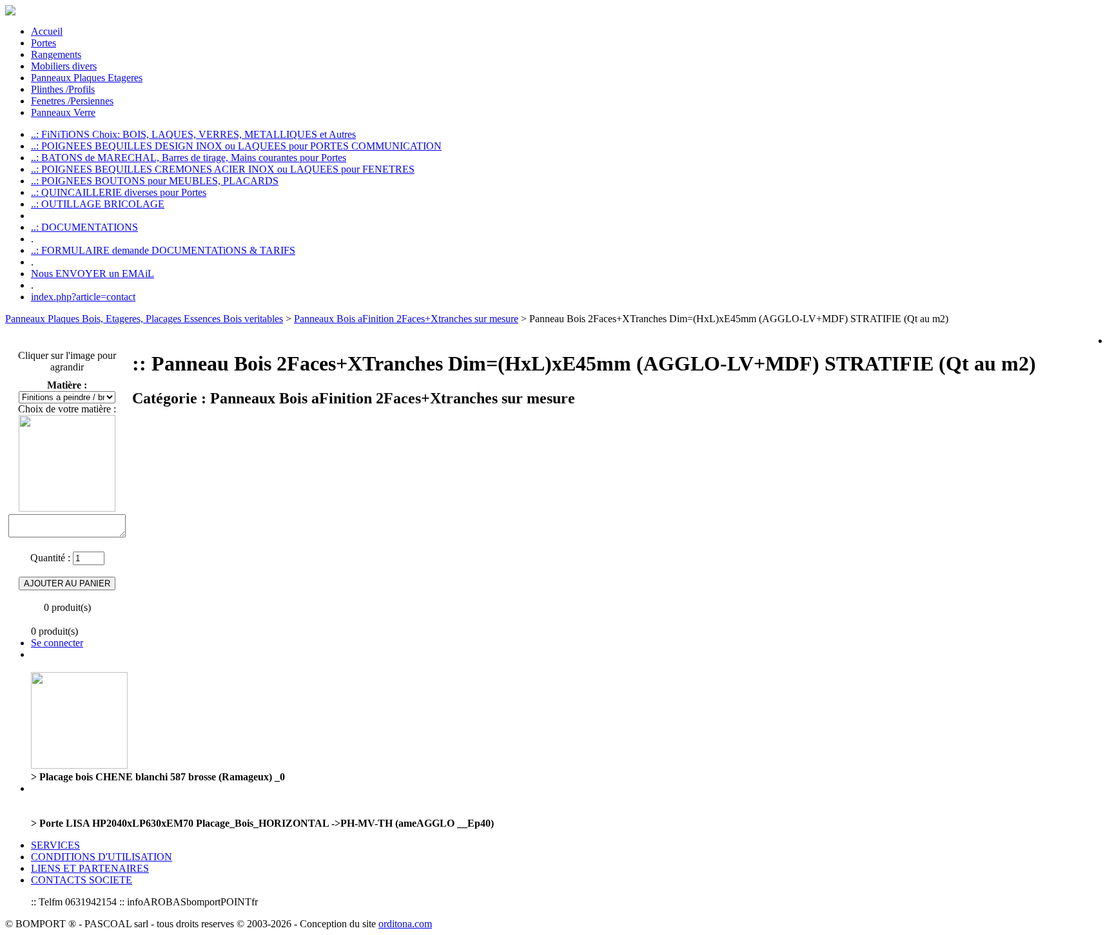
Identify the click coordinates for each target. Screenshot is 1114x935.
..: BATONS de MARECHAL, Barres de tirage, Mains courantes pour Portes (188, 157)
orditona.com (405, 923)
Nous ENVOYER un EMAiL (92, 273)
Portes (43, 42)
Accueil (47, 31)
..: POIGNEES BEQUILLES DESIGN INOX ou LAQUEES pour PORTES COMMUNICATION (236, 145)
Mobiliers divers (64, 66)
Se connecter (57, 642)
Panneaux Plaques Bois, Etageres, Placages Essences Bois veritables (144, 318)
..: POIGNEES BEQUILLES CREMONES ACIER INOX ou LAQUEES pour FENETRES (223, 169)
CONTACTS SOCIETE (81, 879)
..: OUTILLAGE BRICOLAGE (97, 203)
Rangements (56, 54)
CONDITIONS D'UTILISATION (101, 856)
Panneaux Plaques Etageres (86, 77)
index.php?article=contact (83, 296)
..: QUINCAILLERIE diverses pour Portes (118, 192)
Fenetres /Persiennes (72, 100)
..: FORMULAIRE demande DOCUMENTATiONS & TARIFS (163, 250)
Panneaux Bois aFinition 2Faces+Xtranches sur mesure (406, 318)
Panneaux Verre (63, 112)
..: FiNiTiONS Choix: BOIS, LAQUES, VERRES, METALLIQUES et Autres (193, 134)
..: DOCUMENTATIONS (84, 227)
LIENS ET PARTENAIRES (90, 868)
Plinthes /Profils (63, 89)
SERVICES (55, 845)
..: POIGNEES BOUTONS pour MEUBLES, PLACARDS (154, 180)
